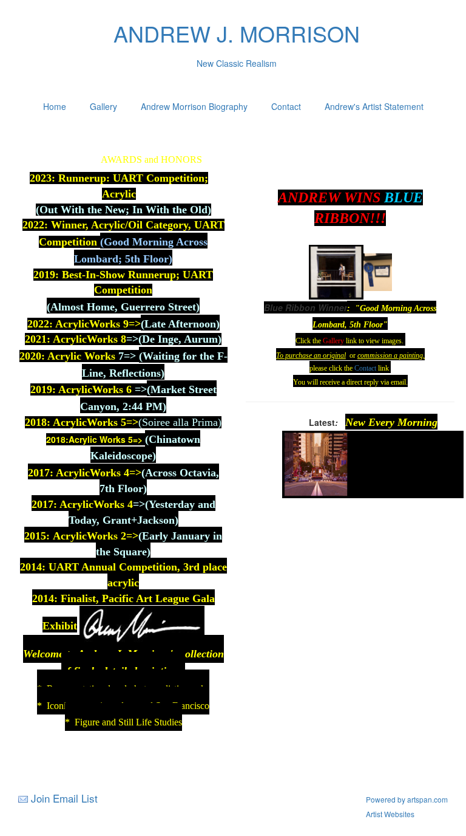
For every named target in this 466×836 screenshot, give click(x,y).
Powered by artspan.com (407, 799)
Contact (286, 106)
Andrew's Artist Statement (374, 106)
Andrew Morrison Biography (194, 106)
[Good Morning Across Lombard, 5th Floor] (336, 270)
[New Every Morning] (316, 463)
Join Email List (64, 798)
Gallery (103, 106)
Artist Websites (390, 814)
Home (54, 106)
